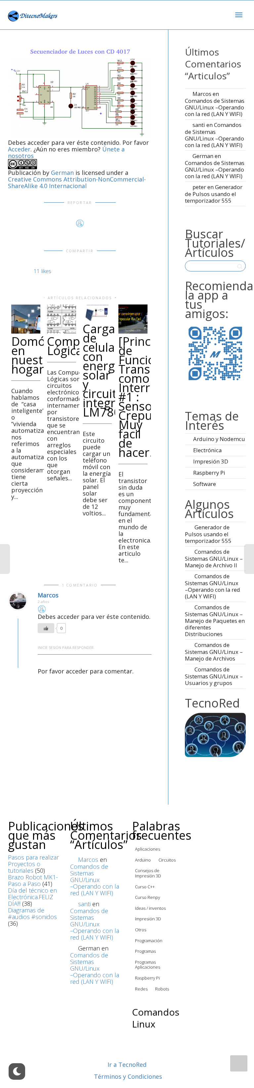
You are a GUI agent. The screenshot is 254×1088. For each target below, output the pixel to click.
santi (198, 125)
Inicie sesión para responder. (66, 647)
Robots (162, 989)
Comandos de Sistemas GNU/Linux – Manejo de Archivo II (214, 558)
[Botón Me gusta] (46, 628)
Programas (145, 951)
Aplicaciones (147, 849)
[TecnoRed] (215, 734)
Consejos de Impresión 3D (148, 873)
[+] (25, 319)
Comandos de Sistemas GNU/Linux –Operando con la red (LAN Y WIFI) (214, 107)
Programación (148, 941)
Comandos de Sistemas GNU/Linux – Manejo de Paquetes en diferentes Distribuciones (215, 620)
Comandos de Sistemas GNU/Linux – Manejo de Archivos (214, 651)
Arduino (143, 860)
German (62, 173)
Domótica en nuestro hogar (38, 355)
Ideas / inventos (150, 908)
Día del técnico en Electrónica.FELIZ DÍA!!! (32, 896)
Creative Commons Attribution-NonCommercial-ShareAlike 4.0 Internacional (77, 182)
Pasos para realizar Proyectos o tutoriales (33, 863)
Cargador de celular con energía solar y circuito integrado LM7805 (110, 370)
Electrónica (207, 450)
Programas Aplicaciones (147, 964)
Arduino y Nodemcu (219, 439)
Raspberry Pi (209, 472)
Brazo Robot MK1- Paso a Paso (33, 880)
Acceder (19, 149)
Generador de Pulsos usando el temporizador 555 (213, 193)
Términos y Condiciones (128, 1076)
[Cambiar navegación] (239, 14)
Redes (141, 989)
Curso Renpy (147, 897)
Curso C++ (145, 887)
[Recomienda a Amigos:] (215, 353)
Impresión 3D (210, 461)
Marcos (48, 595)
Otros (140, 930)
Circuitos (167, 860)
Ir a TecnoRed (127, 1064)
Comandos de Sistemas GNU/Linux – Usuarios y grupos (214, 676)
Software (204, 484)
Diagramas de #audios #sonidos (32, 913)
